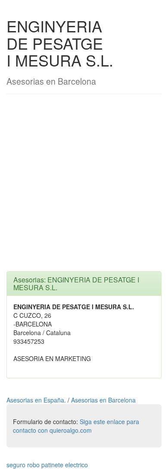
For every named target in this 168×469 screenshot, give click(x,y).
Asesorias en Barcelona (103, 400)
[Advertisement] (84, 187)
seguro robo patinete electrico (47, 464)
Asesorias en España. (37, 400)
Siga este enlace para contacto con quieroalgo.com (76, 425)
